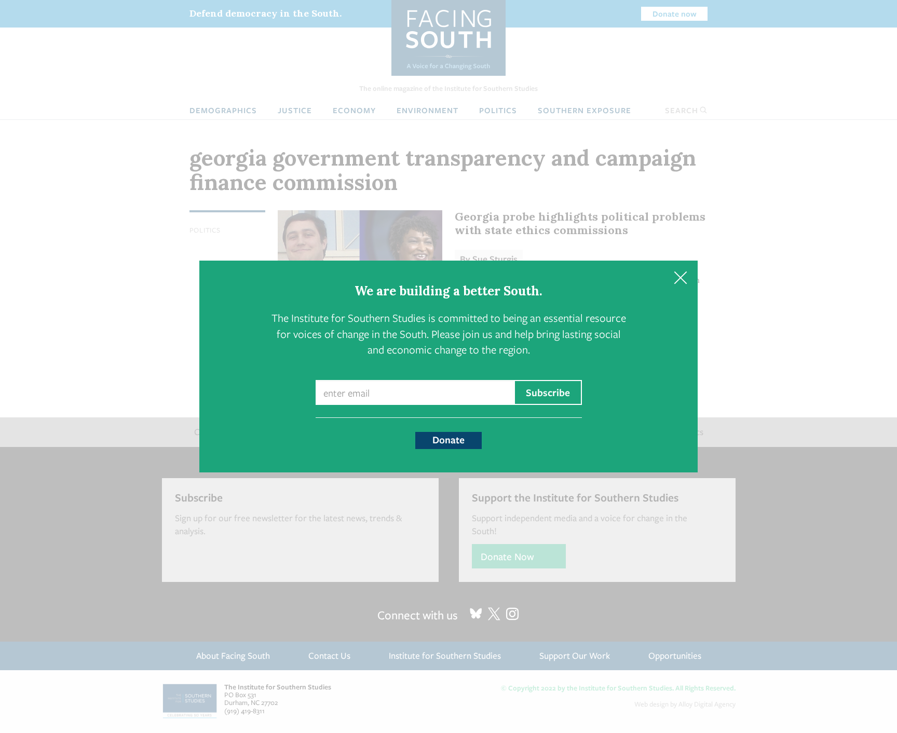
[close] (680, 278)
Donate (448, 439)
